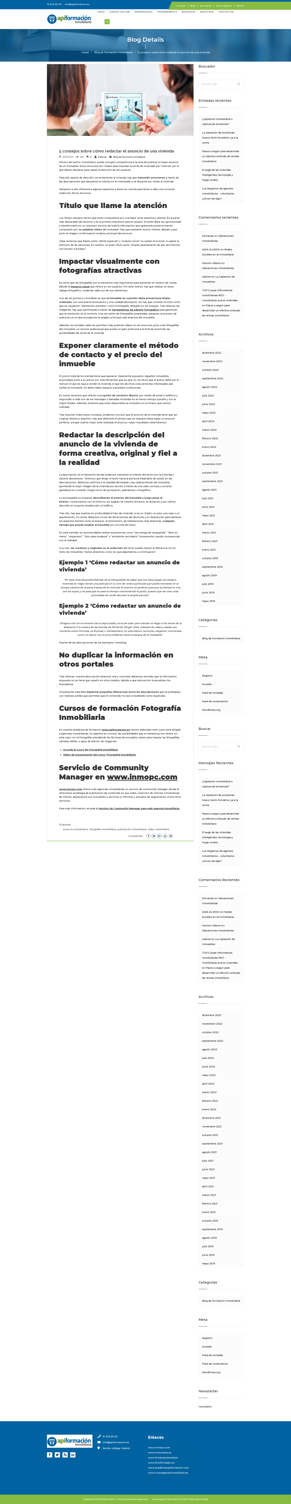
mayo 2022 (209, 412)
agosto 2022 (209, 387)
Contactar (226, 11)
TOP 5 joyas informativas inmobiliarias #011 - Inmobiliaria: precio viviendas (220, 295)
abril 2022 (208, 421)
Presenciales (144, 11)
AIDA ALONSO (211, 249)
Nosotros (207, 11)
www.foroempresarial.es (163, 1457)
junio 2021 (208, 506)
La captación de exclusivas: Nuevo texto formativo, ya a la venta (220, 137)
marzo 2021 (209, 532)
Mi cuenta (205, 5)
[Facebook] (49, 1454)
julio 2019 (208, 584)
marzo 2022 (209, 429)
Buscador (188, 11)
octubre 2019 (210, 558)
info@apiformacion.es (77, 4)
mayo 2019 (208, 601)
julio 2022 (208, 395)
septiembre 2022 (212, 378)
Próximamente (167, 11)
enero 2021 (209, 549)
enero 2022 (209, 446)
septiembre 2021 (212, 481)
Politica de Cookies (198, 1499)
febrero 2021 (210, 541)
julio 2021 (208, 498)
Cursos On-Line (119, 11)
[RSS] (65, 1454)
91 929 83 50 (54, 4)
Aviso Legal (158, 1499)
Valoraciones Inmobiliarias (218, 268)
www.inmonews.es (159, 1452)
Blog (193, 5)
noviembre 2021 (212, 464)
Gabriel (206, 276)
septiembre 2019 (212, 566)
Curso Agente (224, 5)
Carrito (240, 5)
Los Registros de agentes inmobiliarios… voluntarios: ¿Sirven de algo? (218, 193)
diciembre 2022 (211, 352)
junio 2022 (208, 404)
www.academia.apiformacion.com (168, 1467)
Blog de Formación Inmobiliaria (113, 52)
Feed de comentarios (215, 701)
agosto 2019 (209, 575)
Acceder (207, 684)
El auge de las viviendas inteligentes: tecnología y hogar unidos (217, 175)
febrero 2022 (210, 438)
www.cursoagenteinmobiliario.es (168, 1472)
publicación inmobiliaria (131, 829)
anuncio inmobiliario (75, 829)
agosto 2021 (209, 489)
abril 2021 (208, 524)
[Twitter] (57, 1454)
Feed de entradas (212, 692)
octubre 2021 (210, 472)
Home (85, 52)
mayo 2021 (208, 515)
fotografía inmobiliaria (102, 829)
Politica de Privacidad (176, 1499)
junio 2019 (208, 592)
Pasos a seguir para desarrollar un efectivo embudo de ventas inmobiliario (220, 156)
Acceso (181, 5)
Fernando (208, 235)
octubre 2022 (210, 369)
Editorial (102, 157)
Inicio (101, 11)
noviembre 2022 (212, 361)
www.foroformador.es (161, 1462)
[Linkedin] (72, 1454)
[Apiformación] (69, 18)
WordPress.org (211, 709)
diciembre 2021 (211, 455)
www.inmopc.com (142, 777)
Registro (207, 675)
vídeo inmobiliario (158, 829)
